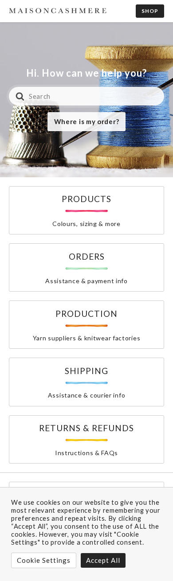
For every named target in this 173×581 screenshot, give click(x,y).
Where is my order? (86, 121)
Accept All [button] (103, 560)
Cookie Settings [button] (44, 560)
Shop (150, 11)
